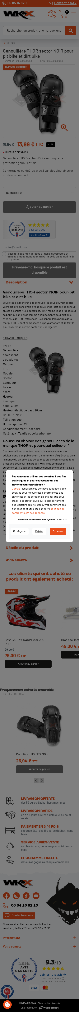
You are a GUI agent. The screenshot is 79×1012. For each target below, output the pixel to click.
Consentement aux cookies (7, 1004)
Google (16, 488)
